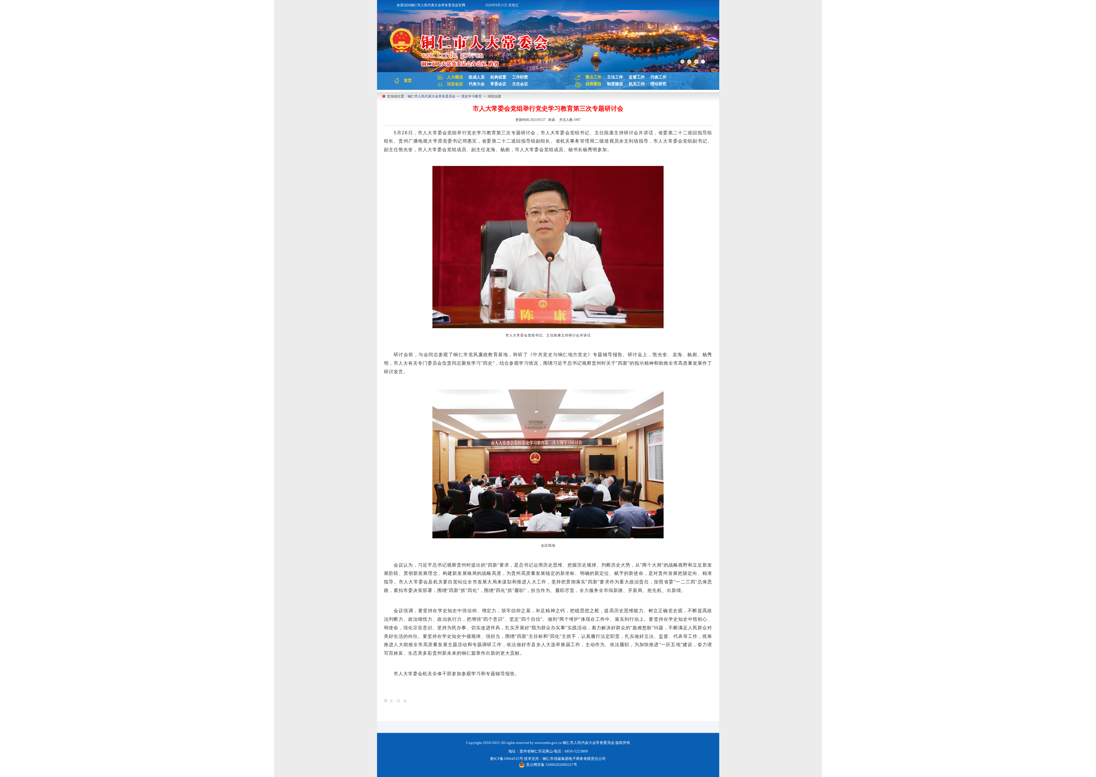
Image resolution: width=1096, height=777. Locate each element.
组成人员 (477, 77)
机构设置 (498, 77)
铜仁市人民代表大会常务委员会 (432, 96)
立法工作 (615, 77)
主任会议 (520, 84)
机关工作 (637, 84)
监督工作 (637, 77)
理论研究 (658, 84)
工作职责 (520, 77)
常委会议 (498, 84)
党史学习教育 (471, 96)
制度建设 (615, 84)
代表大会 (477, 84)
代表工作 (658, 77)
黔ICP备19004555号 (506, 758)
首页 (408, 80)
